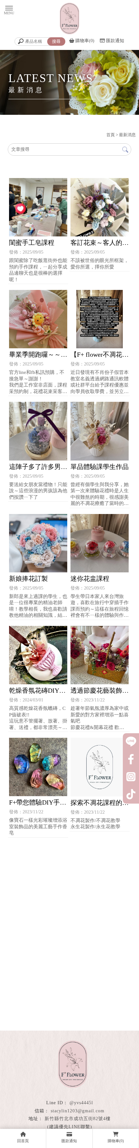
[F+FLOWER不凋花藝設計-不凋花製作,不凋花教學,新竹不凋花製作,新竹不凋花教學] (69, 19)
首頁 (110, 134)
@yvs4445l (81, 1102)
